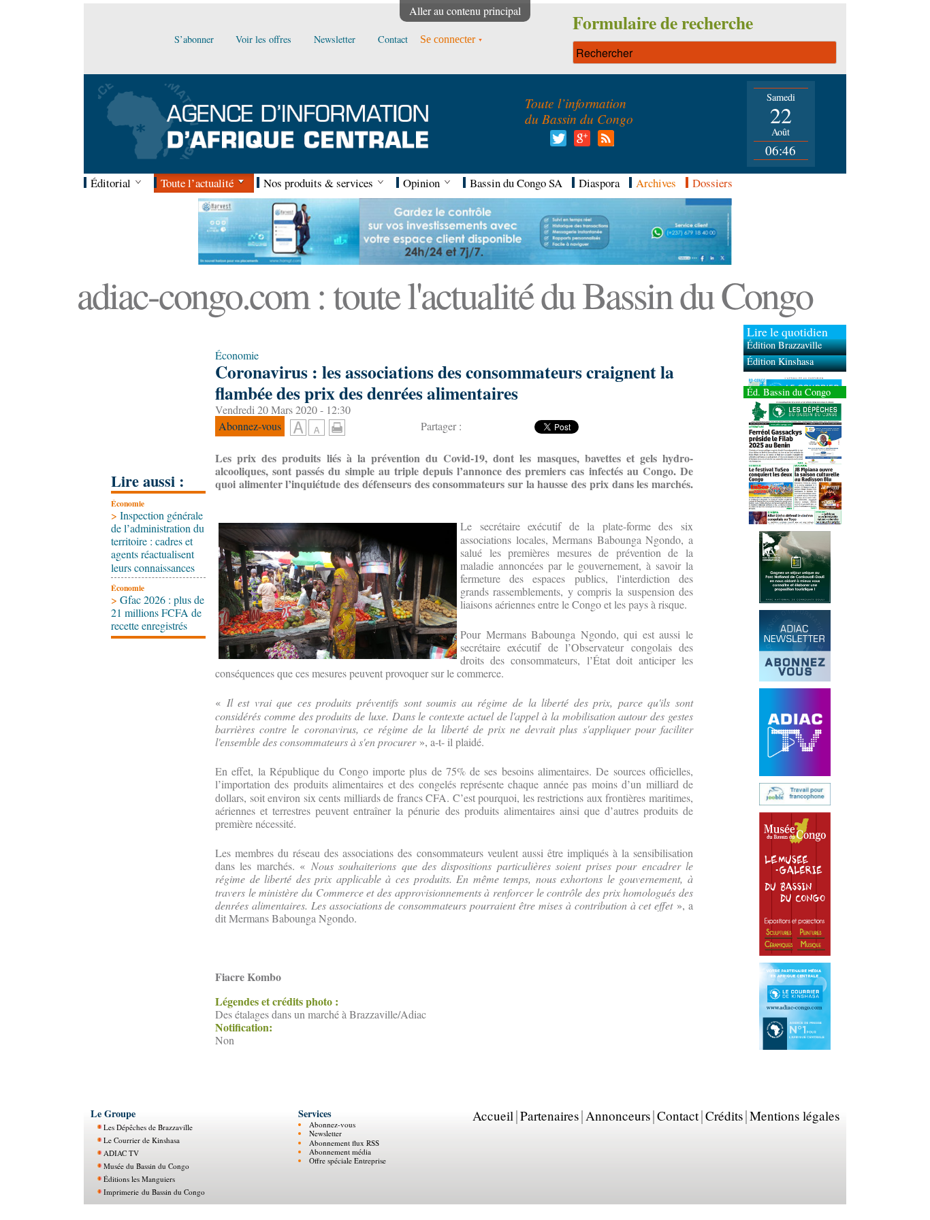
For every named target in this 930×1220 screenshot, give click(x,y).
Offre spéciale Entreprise (347, 1160)
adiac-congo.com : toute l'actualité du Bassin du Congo (444, 294)
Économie (127, 503)
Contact (678, 1115)
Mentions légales (794, 1115)
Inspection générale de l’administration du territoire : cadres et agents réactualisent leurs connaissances (157, 541)
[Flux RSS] (603, 142)
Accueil (492, 1115)
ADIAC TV (121, 1153)
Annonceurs (618, 1115)
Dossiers (712, 183)
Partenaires (549, 1115)
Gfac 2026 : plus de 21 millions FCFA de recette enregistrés (157, 612)
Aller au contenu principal (465, 10)
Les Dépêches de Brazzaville (148, 1127)
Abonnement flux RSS (344, 1143)
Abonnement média (340, 1151)
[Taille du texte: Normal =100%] (316, 428)
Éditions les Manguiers (139, 1179)
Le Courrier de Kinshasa (141, 1140)
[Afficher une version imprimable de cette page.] (337, 426)
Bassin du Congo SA (516, 183)
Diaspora (599, 183)
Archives (656, 183)
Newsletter (325, 1133)
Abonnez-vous (332, 1124)
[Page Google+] (579, 142)
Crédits (724, 1115)
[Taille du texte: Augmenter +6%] (298, 428)
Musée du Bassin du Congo (146, 1166)
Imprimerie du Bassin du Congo (154, 1192)
